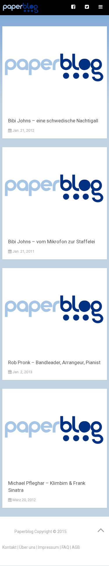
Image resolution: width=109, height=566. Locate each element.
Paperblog (24, 531)
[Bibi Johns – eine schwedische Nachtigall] (54, 69)
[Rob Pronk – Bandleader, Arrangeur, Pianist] (54, 311)
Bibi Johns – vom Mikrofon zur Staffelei (51, 241)
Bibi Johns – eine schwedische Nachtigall (53, 121)
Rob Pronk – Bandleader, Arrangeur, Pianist (54, 362)
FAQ (65, 547)
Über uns (27, 547)
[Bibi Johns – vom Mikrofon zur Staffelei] (54, 190)
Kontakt (9, 547)
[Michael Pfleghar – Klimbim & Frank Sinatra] (54, 432)
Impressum (48, 547)
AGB (76, 547)
